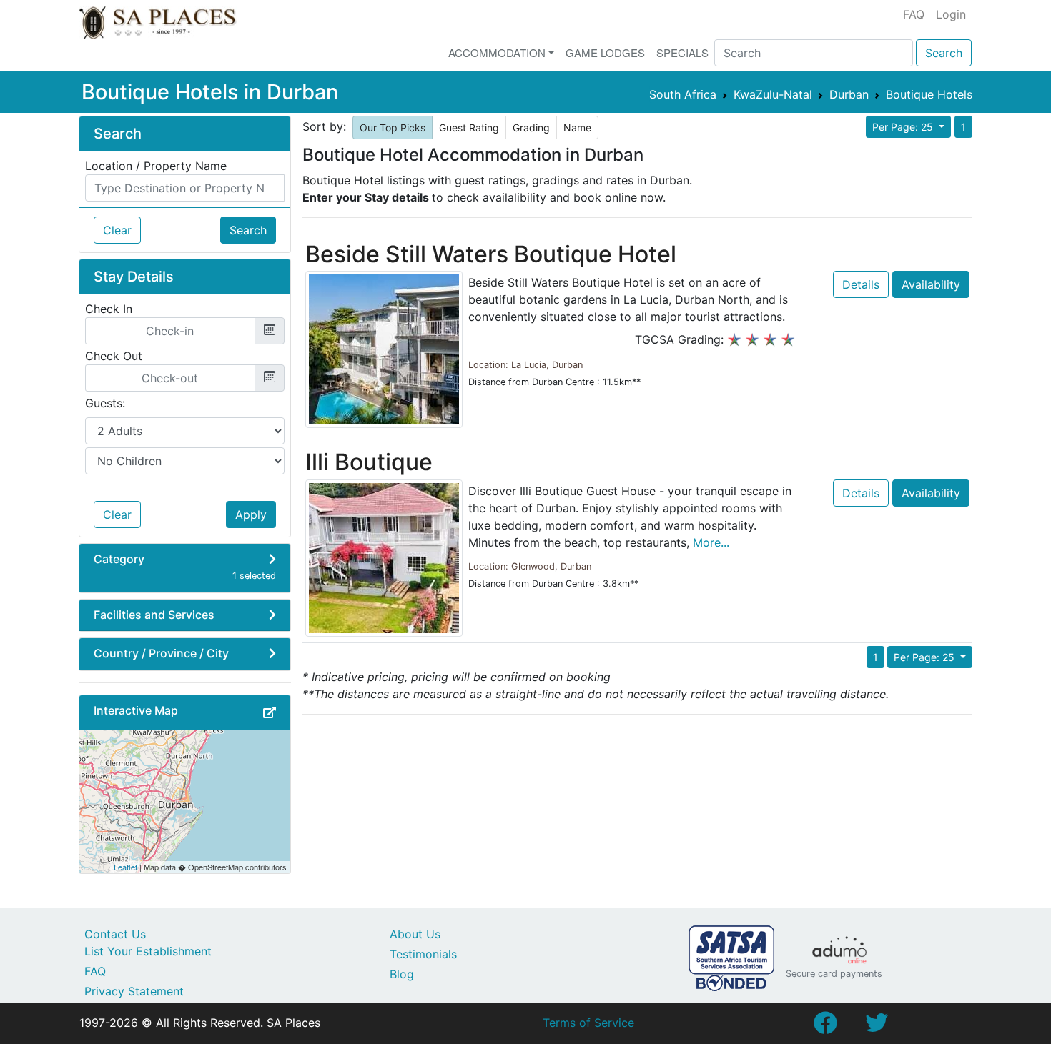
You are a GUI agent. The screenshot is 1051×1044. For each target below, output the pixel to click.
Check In (108, 309)
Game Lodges (605, 52)
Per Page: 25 (904, 127)
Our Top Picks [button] (392, 127)
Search (943, 53)
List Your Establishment (148, 951)
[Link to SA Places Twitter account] (876, 1027)
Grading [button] (531, 127)
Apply (251, 514)
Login (951, 14)
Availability (931, 284)
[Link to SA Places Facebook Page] (825, 1027)
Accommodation (497, 52)
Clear (117, 230)
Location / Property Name (156, 166)
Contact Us (115, 934)
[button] (269, 712)
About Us (415, 934)
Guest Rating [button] (469, 127)
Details (860, 284)
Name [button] (577, 127)
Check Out (113, 356)
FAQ (913, 14)
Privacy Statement (134, 991)
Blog (402, 974)
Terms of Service (588, 1022)
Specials (682, 52)
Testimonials (423, 954)
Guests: (105, 403)
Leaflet (125, 867)
